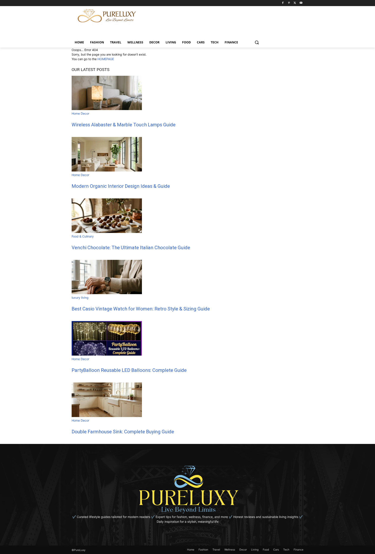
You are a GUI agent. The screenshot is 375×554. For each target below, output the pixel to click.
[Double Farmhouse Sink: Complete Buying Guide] (107, 416)
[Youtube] (300, 3)
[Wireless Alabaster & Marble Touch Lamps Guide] (107, 109)
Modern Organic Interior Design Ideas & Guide (121, 186)
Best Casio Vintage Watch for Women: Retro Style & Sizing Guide (141, 309)
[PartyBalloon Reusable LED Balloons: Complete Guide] (107, 354)
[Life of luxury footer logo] (187, 489)
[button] (257, 42)
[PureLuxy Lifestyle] (107, 16)
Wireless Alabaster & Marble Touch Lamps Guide (124, 124)
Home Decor (80, 113)
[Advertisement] (231, 16)
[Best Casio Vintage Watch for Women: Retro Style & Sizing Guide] (107, 293)
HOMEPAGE (105, 59)
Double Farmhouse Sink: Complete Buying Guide (123, 431)
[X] (294, 3)
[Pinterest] (288, 3)
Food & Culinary (83, 236)
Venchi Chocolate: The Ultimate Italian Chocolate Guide (131, 247)
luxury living (80, 297)
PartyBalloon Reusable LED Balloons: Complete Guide (129, 370)
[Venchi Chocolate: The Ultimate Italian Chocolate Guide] (107, 232)
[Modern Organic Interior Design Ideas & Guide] (107, 170)
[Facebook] (282, 3)
